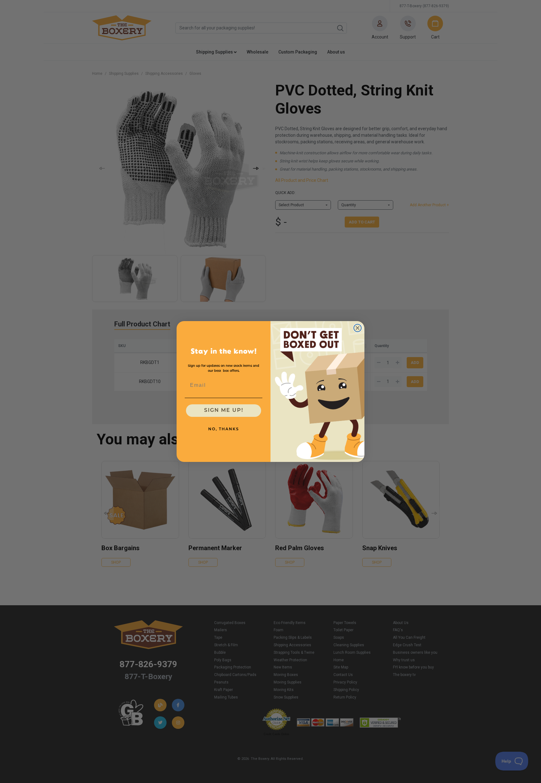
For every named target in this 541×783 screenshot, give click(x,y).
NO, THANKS (223, 429)
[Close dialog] (357, 328)
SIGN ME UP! (223, 410)
